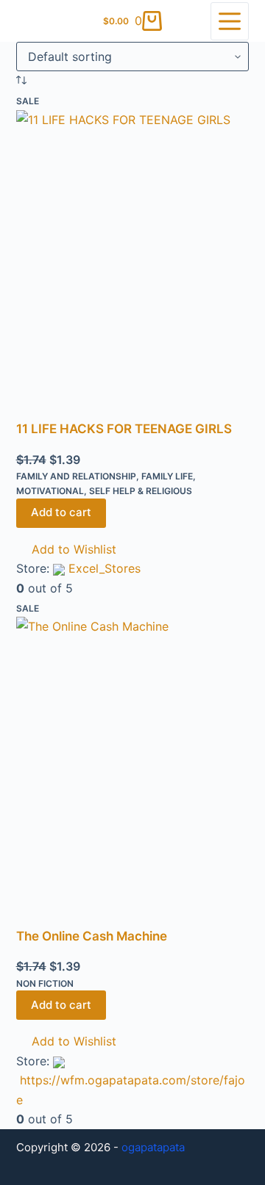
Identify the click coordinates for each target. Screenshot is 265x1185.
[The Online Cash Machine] (133, 772)
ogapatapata (153, 1147)
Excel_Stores (104, 568)
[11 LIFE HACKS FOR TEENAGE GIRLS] (133, 265)
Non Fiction (45, 983)
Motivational (50, 490)
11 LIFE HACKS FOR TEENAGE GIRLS (124, 428)
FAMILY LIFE (167, 476)
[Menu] (230, 21)
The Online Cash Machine (91, 936)
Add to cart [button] (61, 512)
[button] (66, 549)
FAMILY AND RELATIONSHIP (76, 476)
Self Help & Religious (140, 490)
